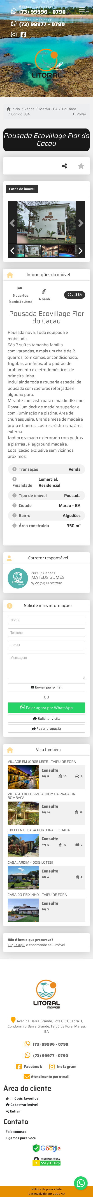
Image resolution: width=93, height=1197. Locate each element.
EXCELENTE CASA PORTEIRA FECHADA (39, 830)
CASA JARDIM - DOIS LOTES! (30, 862)
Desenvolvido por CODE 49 (46, 1193)
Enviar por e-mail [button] (48, 687)
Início (15, 109)
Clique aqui (16, 945)
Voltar (81, 114)
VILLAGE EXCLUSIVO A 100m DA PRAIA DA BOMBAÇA (41, 796)
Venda (29, 109)
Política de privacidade (47, 1189)
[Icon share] (14, 34)
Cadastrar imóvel (23, 1104)
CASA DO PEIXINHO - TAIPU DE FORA (37, 894)
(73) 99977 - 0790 (42, 24)
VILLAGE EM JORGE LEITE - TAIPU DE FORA (42, 761)
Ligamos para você (21, 1138)
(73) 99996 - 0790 (42, 12)
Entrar (14, 1111)
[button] (13, 223)
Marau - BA (48, 109)
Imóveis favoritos (24, 1098)
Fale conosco (16, 1131)
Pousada (69, 109)
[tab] (22, 189)
